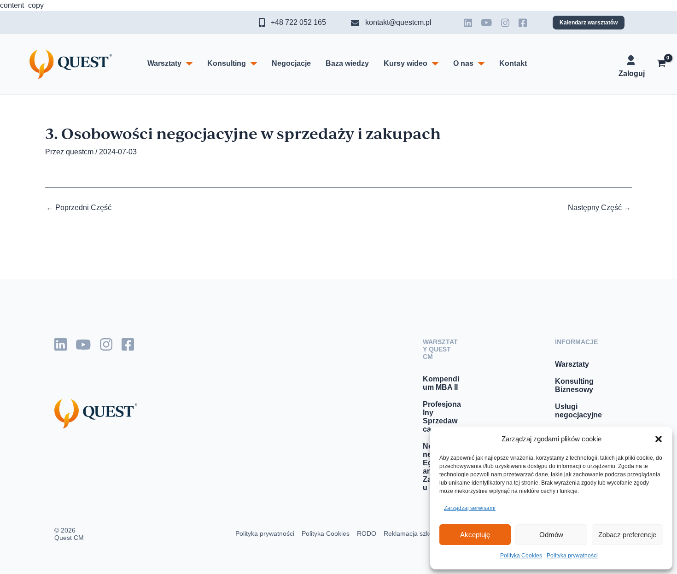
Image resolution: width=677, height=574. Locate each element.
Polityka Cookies (521, 555)
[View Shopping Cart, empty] (661, 64)
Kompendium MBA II (441, 383)
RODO (366, 533)
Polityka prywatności (572, 555)
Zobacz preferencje (627, 535)
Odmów (551, 535)
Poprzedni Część (78, 207)
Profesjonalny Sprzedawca (442, 416)
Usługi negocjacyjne (578, 411)
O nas (463, 63)
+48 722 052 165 (298, 22)
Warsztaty (164, 63)
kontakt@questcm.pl (398, 22)
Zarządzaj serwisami (470, 508)
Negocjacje (291, 63)
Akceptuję (475, 535)
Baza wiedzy (347, 63)
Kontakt (513, 63)
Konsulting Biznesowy (574, 385)
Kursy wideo (405, 63)
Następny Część (599, 207)
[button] (658, 439)
